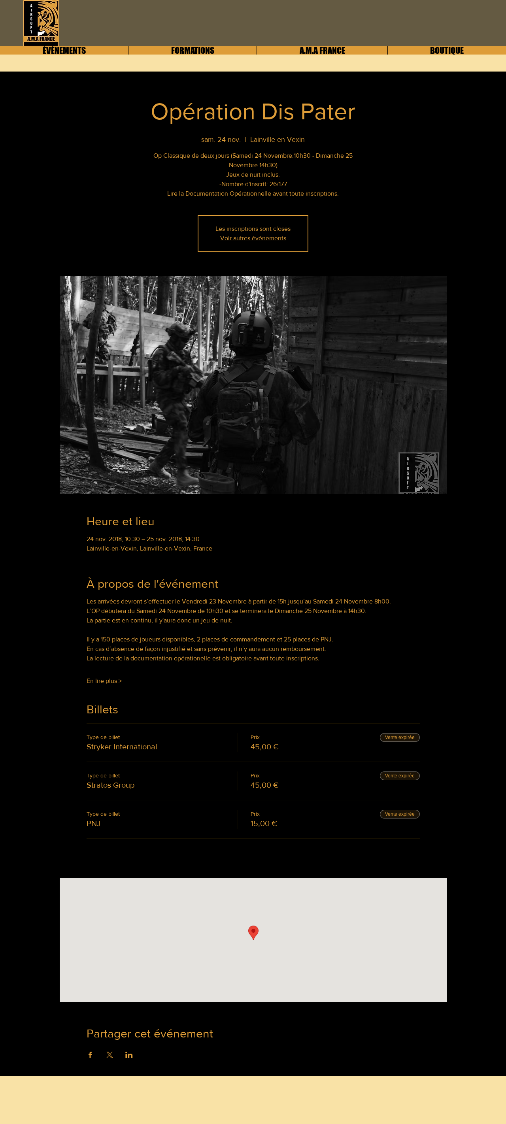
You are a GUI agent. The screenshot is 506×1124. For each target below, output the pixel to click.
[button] (322, 50)
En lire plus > (104, 680)
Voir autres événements (253, 238)
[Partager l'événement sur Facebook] (90, 1055)
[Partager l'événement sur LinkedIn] (129, 1055)
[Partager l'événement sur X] (109, 1055)
